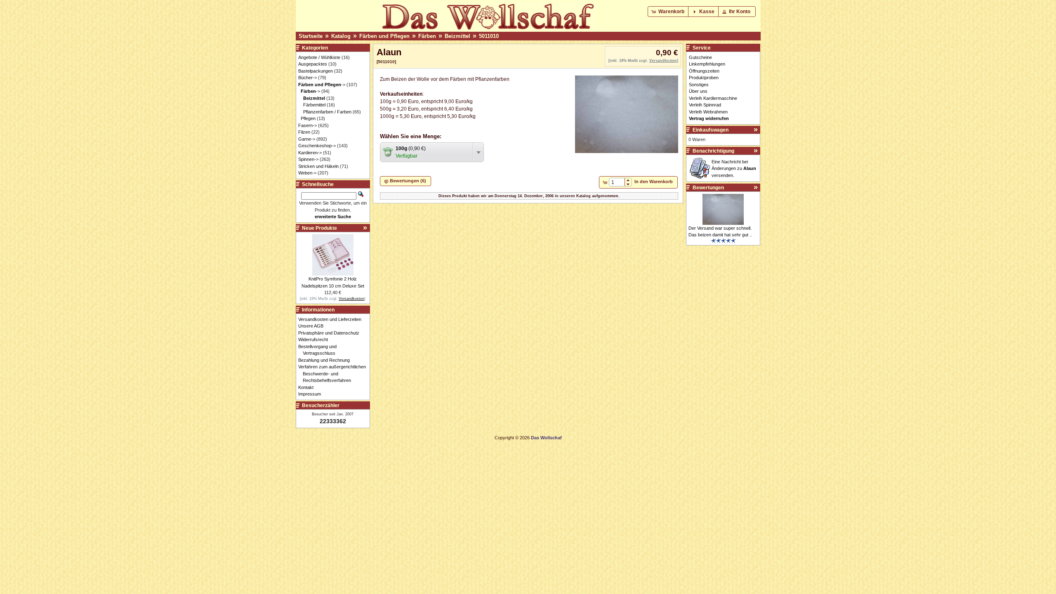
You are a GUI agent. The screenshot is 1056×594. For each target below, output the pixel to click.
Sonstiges (699, 84)
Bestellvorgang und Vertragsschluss (320, 350)
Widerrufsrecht (315, 339)
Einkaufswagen (710, 130)
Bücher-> (307, 77)
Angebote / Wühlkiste (319, 57)
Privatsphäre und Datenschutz (331, 332)
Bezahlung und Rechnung (326, 360)
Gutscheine (700, 57)
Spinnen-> (308, 159)
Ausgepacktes (312, 63)
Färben (427, 36)
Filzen (304, 132)
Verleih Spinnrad (705, 104)
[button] (669, 11)
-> (321, 84)
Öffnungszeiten (704, 70)
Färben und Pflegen (384, 36)
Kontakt (308, 387)
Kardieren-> (310, 152)
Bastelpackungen (315, 70)
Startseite (311, 36)
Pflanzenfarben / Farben (327, 111)
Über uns (698, 91)
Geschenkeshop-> (317, 145)
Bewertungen (708, 188)
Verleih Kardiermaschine (713, 98)
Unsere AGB (313, 325)
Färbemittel (314, 104)
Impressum (312, 393)
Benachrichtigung (713, 151)
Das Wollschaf (546, 437)
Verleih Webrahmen (708, 111)
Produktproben (704, 77)
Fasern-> (307, 125)
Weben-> (307, 172)
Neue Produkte (319, 228)
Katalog (341, 36)
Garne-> (306, 139)
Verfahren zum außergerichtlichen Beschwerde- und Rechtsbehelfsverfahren (334, 373)
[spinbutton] (616, 182)
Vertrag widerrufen (709, 118)
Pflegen (308, 118)
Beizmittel (457, 36)
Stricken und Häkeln (318, 166)
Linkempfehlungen (707, 63)
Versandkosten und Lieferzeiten (332, 319)
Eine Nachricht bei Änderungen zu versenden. (734, 168)
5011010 (489, 36)
